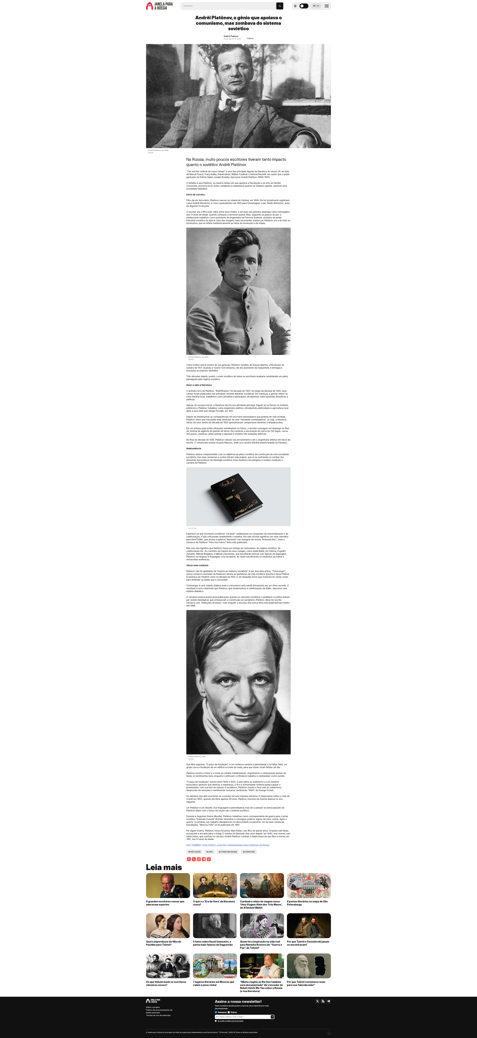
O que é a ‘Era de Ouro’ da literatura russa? (214, 903)
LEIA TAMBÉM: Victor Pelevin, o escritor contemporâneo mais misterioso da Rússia (227, 845)
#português (194, 852)
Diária (234, 1012)
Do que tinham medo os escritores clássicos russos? (166, 983)
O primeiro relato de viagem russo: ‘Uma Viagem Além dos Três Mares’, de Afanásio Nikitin (261, 904)
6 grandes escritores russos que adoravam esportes (165, 903)
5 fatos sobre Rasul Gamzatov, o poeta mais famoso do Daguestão (213, 943)
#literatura (249, 852)
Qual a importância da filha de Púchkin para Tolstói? (163, 943)
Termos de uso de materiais (158, 1015)
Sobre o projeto (153, 1007)
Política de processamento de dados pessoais (159, 1011)
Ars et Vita (192, 528)
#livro (209, 852)
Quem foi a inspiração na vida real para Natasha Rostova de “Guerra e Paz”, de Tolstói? (261, 944)
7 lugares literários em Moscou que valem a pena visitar (213, 983)
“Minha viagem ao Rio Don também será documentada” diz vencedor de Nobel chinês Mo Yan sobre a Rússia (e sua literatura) (261, 986)
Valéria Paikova (231, 36)
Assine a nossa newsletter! (238, 1001)
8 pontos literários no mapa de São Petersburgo (307, 903)
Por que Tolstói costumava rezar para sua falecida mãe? (306, 983)
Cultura (250, 38)
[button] (274, 5)
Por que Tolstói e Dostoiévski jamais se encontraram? (308, 943)
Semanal (222, 1012)
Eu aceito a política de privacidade (230, 1021)
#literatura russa (228, 852)
